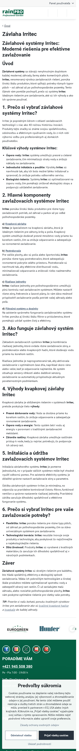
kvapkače (9, 609)
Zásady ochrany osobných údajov (39, 725)
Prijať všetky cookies (56, 735)
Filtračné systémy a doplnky (22, 308)
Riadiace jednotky (15, 281)
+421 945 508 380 (17, 666)
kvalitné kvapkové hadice (53, 605)
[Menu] (71, 13)
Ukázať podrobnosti (39, 744)
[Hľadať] (52, 13)
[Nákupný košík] (62, 13)
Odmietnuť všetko (21, 735)
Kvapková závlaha (15, 224)
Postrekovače (13, 250)
